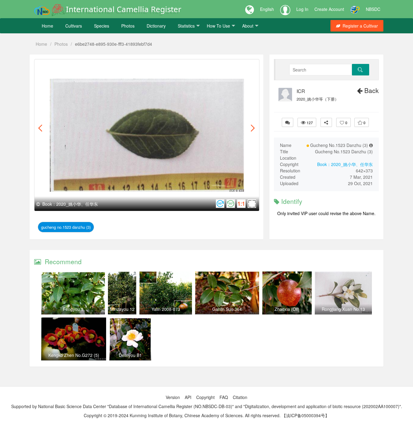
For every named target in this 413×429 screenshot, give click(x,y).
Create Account (329, 9)
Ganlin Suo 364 (227, 309)
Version (173, 397)
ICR (301, 91)
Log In (302, 9)
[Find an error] (287, 122)
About (247, 26)
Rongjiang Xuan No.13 (343, 309)
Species (101, 26)
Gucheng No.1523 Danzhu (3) (66, 227)
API (188, 397)
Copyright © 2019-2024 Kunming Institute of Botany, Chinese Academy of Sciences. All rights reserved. (182, 415)
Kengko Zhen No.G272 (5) (73, 355)
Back (371, 90)
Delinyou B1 (130, 355)
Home (47, 26)
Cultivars (73, 26)
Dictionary (156, 26)
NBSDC (373, 9)
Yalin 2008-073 (165, 309)
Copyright (205, 397)
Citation (240, 397)
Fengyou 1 (73, 309)
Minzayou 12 (122, 309)
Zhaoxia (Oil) (287, 309)
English (267, 9)
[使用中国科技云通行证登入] (355, 9)
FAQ (224, 397)
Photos (128, 26)
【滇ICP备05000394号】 (305, 415)
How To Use (218, 26)
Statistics (186, 26)
